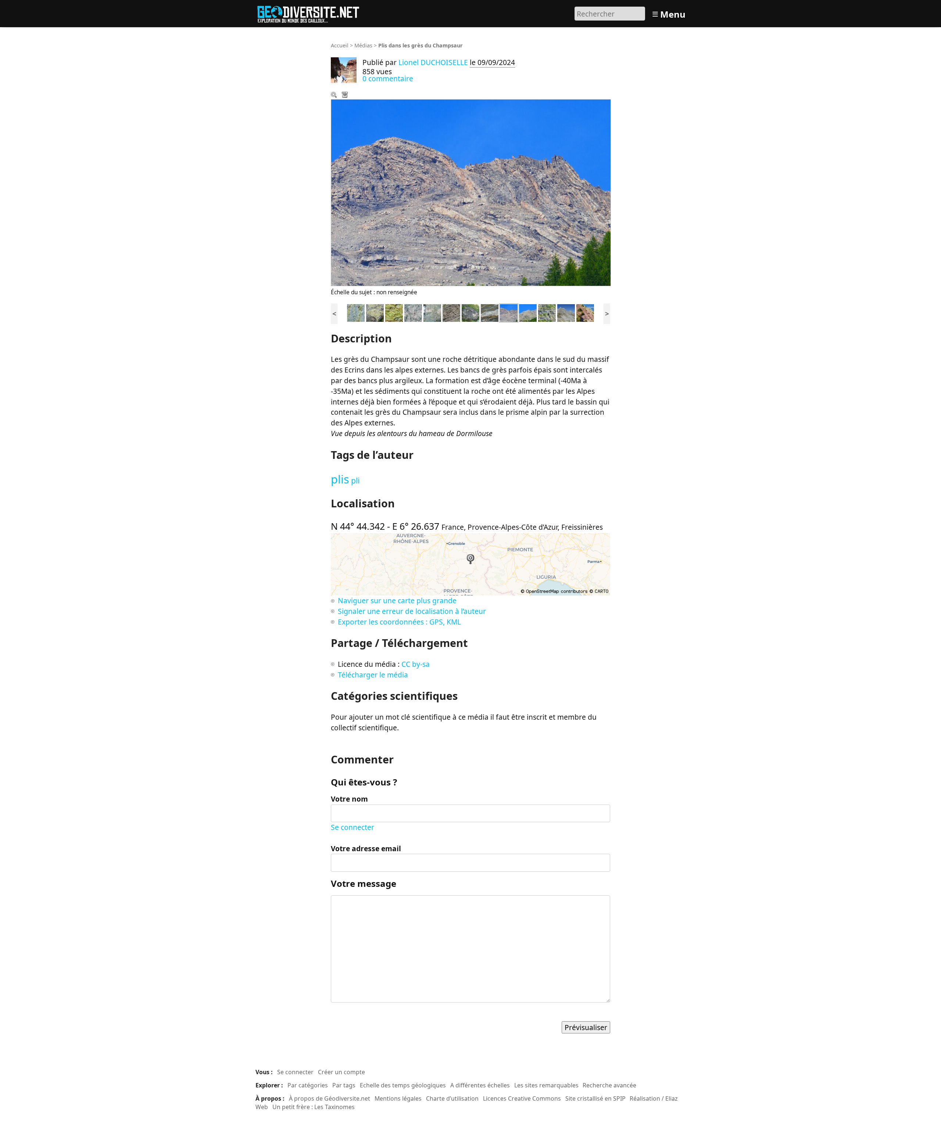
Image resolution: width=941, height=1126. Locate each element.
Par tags (343, 1085)
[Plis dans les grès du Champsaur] (508, 312)
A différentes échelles (480, 1085)
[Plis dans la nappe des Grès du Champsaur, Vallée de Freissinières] (547, 312)
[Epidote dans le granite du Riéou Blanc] (374, 312)
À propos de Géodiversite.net (329, 1098)
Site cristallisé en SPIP (595, 1098)
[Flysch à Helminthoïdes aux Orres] (451, 312)
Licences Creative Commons (522, 1098)
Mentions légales (398, 1098)
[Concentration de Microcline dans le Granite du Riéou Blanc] (413, 312)
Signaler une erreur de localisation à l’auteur (412, 611)
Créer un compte (341, 1072)
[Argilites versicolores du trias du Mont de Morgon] (585, 312)
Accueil (339, 45)
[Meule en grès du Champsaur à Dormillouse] (470, 312)
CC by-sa (415, 664)
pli (355, 480)
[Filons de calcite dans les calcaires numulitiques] (489, 312)
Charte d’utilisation (452, 1098)
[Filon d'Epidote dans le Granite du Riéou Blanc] (355, 312)
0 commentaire (387, 78)
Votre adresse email (366, 848)
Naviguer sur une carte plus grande (397, 600)
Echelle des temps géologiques (403, 1085)
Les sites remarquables (546, 1085)
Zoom (334, 95)
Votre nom (349, 799)
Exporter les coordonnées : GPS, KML (399, 622)
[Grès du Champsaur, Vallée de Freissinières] (527, 312)
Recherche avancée (609, 1085)
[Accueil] (311, 13)
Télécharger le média (345, 95)
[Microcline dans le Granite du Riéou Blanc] (432, 312)
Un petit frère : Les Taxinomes (313, 1107)
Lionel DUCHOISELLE (433, 62)
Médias (363, 45)
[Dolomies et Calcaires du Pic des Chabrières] (566, 312)
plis (340, 479)
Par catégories (307, 1085)
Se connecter (352, 827)
